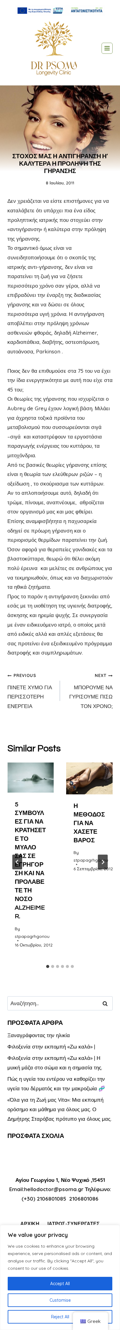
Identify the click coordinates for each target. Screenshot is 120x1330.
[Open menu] (107, 48)
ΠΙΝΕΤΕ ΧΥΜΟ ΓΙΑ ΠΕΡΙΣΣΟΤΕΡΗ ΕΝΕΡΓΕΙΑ (29, 691)
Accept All (60, 1283)
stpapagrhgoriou (32, 936)
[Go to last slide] (17, 862)
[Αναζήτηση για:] (60, 1003)
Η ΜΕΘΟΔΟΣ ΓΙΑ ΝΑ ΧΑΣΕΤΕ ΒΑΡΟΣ (89, 823)
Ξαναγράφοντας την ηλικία (38, 1035)
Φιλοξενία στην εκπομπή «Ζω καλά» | (51, 1046)
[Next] (103, 862)
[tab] (47, 966)
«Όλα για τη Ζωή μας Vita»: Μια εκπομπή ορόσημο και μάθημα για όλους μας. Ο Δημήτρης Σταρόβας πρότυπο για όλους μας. (59, 1109)
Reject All (60, 1317)
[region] (60, 1277)
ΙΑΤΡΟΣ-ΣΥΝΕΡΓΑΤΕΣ (73, 1224)
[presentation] (30, 777)
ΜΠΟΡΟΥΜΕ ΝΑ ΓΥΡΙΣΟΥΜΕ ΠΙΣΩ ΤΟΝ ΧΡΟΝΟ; (91, 691)
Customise (60, 1300)
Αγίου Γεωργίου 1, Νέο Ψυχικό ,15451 (60, 1180)
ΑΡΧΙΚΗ (29, 1224)
